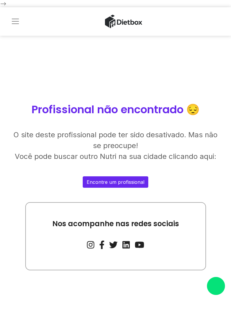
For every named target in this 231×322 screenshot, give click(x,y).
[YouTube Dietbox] (140, 244)
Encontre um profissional (115, 182)
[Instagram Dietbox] (91, 244)
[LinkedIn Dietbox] (126, 244)
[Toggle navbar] (15, 21)
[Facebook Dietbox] (102, 244)
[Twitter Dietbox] (113, 244)
